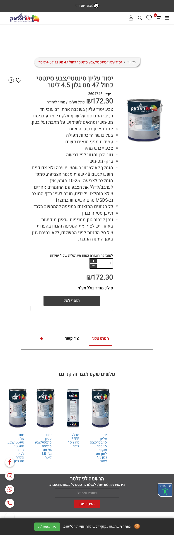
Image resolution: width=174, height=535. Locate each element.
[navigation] (93, 261)
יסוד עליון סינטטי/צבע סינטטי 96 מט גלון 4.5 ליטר (43, 446)
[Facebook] (9, 462)
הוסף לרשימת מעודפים (18, 80)
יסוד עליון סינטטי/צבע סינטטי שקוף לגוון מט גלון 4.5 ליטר (98, 448)
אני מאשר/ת (47, 526)
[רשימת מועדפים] (149, 17)
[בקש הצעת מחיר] (11, 80)
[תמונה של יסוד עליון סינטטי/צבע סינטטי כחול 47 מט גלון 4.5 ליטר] (124, 120)
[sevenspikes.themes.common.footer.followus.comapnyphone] (9, 503)
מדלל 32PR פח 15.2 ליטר (73, 440)
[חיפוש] (140, 17)
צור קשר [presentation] (72, 338)
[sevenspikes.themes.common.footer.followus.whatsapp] (9, 489)
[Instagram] (9, 476)
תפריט (167, 17)
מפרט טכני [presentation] (100, 338)
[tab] (100, 339)
